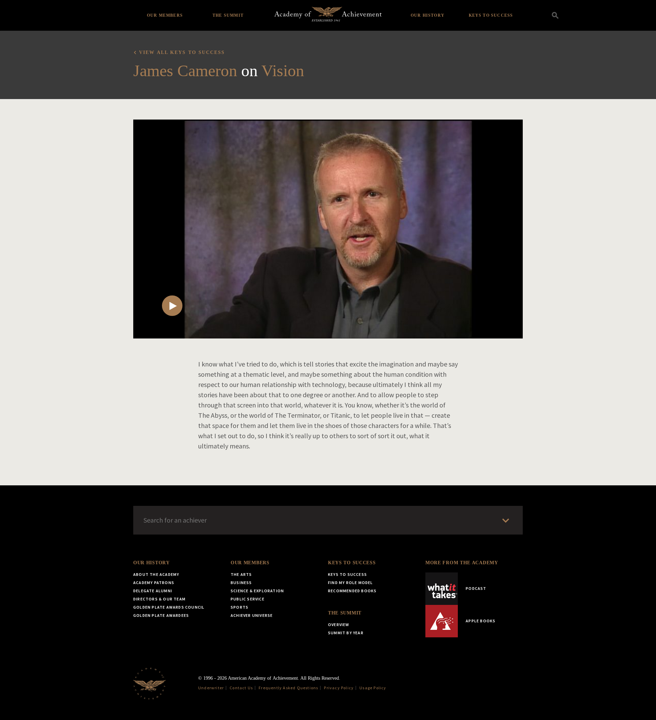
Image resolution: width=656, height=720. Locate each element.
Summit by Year (346, 632)
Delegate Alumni (152, 590)
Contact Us (241, 687)
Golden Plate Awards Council (168, 607)
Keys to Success (491, 15)
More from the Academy (461, 562)
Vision (282, 70)
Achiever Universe (252, 615)
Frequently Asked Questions (288, 687)
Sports (239, 607)
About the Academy (156, 574)
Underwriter (211, 687)
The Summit (228, 15)
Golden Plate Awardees (161, 615)
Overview (339, 624)
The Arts (241, 574)
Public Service (247, 598)
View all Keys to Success (182, 52)
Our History (428, 15)
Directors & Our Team (159, 598)
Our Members (165, 15)
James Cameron (185, 70)
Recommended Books (352, 590)
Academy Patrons (153, 582)
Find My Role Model (350, 582)
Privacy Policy (339, 687)
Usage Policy (372, 687)
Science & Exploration (257, 590)
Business (241, 582)
